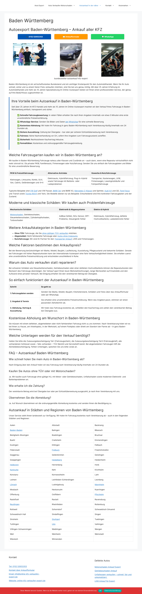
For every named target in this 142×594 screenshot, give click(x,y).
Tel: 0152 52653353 (18, 566)
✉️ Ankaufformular (71, 37)
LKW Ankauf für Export (105, 581)
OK (100, 590)
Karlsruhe (14, 470)
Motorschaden (16, 214)
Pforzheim (99, 494)
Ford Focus (125, 191)
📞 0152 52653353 (34, 37)
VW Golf (33, 191)
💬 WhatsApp (108, 37)
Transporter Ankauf (63, 239)
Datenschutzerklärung (112, 590)
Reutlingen (14, 504)
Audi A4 (108, 191)
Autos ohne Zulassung (67, 236)
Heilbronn (14, 465)
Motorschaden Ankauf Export (108, 567)
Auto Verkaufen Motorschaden (60, 5)
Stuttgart (56, 519)
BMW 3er (57, 191)
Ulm (53, 524)
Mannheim (99, 484)
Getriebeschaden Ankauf (106, 571)
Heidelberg (57, 460)
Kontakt (108, 5)
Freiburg (55, 450)
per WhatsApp (71, 122)
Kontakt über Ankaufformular (22, 570)
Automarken (123, 5)
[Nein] (139, 591)
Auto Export (39, 5)
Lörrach (13, 484)
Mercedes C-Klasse (83, 191)
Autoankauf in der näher (88, 5)
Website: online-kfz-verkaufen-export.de (27, 581)
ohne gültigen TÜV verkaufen (55, 233)
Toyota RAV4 (31, 194)
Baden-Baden (16, 430)
